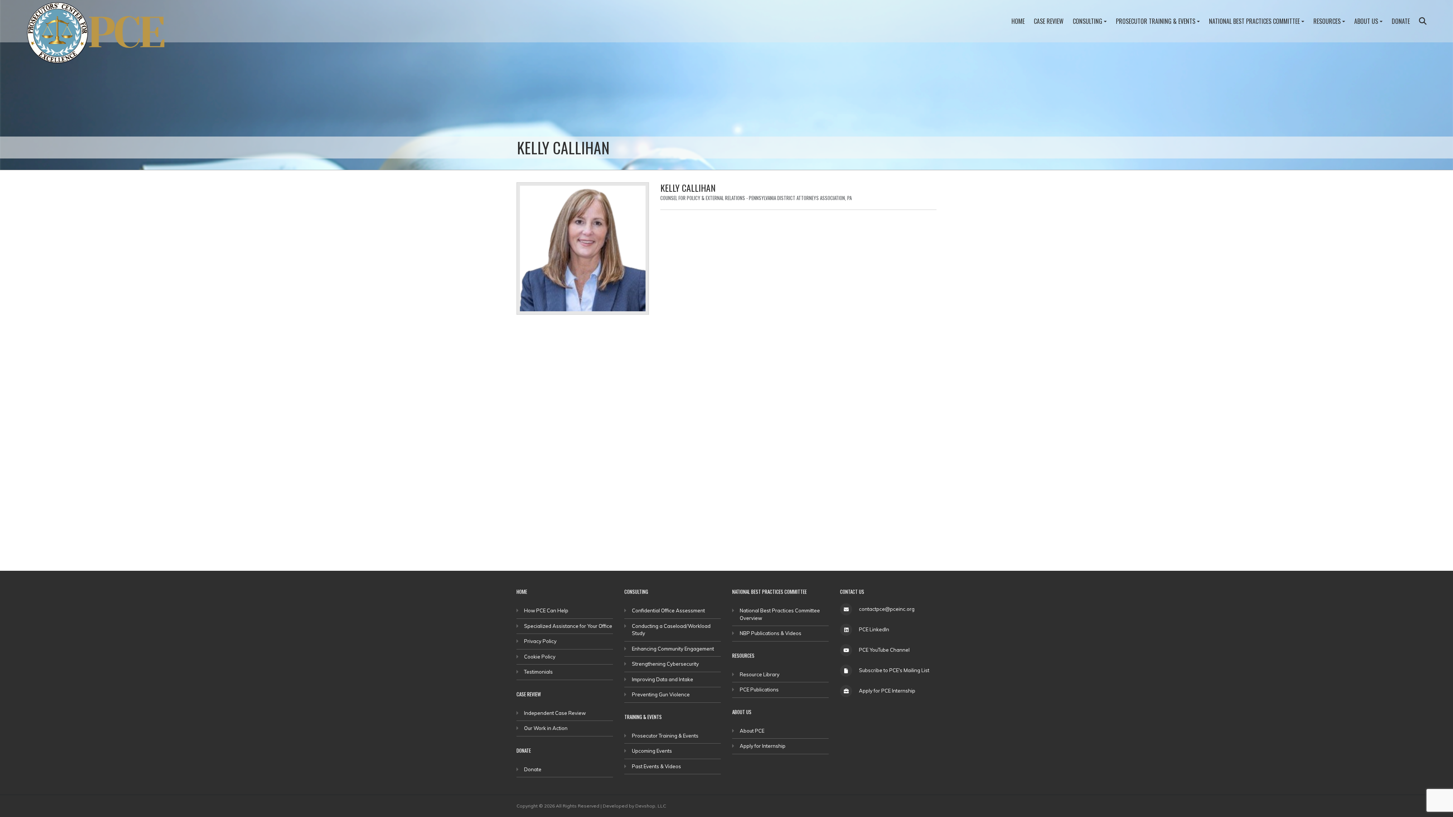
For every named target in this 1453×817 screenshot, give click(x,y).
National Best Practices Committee (1254, 21)
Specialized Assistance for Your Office (568, 626)
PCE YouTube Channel (884, 650)
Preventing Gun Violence (661, 694)
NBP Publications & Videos (770, 633)
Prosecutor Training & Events (1155, 21)
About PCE (752, 731)
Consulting (1087, 21)
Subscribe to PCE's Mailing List (894, 670)
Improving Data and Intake (662, 679)
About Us (1366, 21)
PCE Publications (759, 690)
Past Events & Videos (656, 766)
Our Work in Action (546, 728)
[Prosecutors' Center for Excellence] (101, 35)
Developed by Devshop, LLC (634, 806)
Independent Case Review (555, 713)
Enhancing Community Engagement (673, 649)
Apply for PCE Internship (887, 691)
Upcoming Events (652, 751)
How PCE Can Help (546, 610)
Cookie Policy (539, 657)
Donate (1401, 21)
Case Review (1049, 21)
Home (1018, 21)
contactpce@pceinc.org (887, 609)
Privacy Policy (540, 641)
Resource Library (759, 674)
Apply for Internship (763, 746)
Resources (1327, 21)
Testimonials (538, 672)
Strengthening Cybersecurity (665, 664)
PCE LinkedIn (874, 629)
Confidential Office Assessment (668, 610)
